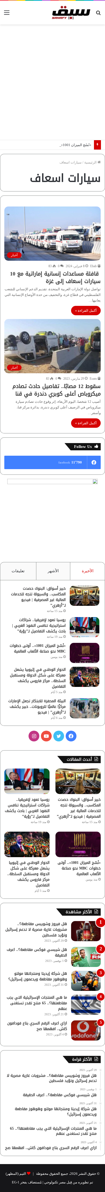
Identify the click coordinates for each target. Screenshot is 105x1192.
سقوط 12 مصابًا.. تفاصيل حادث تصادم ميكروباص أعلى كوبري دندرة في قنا (56, 390)
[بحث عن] (98, 15)
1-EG (15, 1182)
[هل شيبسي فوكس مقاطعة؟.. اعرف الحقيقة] (86, 957)
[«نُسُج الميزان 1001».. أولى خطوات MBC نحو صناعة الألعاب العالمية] (84, 653)
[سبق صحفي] (70, 13)
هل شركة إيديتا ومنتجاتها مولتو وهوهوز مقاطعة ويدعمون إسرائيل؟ (37, 976)
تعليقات (18, 571)
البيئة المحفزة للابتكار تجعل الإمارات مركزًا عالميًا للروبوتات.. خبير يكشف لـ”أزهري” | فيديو (37, 706)
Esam (93, 379)
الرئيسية (90, 162)
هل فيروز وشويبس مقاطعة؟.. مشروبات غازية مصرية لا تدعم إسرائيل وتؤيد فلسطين (36, 929)
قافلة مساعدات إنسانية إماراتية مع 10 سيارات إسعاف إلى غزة (55, 277)
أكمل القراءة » (86, 311)
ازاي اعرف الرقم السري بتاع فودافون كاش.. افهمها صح (37, 1026)
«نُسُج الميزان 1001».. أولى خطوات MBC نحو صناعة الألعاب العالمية (38, 648)
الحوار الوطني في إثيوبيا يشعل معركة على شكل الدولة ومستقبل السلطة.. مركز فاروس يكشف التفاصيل (38, 678)
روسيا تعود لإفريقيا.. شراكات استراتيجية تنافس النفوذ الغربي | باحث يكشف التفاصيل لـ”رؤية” (39, 625)
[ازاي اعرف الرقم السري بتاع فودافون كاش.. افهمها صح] (86, 1030)
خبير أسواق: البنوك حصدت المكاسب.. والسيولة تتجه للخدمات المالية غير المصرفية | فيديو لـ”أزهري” (38, 597)
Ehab (93, 266)
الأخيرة (87, 571)
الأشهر (53, 571)
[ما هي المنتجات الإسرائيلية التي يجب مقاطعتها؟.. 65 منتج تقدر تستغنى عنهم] (86, 1005)
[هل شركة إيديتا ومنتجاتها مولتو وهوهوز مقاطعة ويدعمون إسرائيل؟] (86, 981)
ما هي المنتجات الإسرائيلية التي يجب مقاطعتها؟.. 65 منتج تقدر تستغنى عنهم (37, 1003)
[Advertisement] (52, 82)
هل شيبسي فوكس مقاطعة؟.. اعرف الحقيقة (37, 952)
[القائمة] (6, 15)
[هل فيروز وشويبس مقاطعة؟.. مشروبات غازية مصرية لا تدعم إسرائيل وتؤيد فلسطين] (86, 931)
